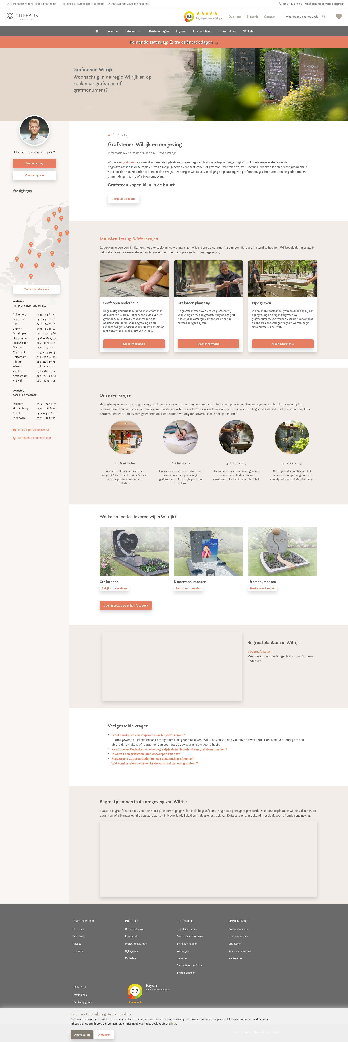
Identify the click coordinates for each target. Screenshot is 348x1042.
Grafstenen (234, 943)
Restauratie (131, 936)
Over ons (235, 17)
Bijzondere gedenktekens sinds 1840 (33, 3)
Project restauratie (136, 943)
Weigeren (104, 1035)
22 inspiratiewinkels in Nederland (84, 3)
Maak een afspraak (36, 289)
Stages (77, 943)
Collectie (112, 31)
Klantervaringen (158, 31)
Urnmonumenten (238, 936)
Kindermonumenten (239, 951)
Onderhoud (131, 958)
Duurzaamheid (201, 31)
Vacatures (79, 936)
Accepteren (82, 1035)
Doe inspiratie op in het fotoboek (125, 605)
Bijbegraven (132, 951)
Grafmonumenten (238, 929)
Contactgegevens (83, 1002)
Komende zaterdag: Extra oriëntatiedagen (174, 42)
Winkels (248, 31)
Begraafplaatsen (186, 972)
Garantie (182, 958)
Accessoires (235, 958)
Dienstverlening (134, 929)
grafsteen (129, 162)
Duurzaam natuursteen (190, 936)
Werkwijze (183, 951)
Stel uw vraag (34, 163)
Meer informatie (134, 344)
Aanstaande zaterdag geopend (130, 3)
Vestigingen (80, 994)
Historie (253, 17)
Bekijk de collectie (123, 199)
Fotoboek (133, 31)
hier (173, 1023)
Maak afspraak (34, 175)
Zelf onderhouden (187, 943)
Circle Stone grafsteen (190, 965)
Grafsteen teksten (187, 929)
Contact (270, 17)
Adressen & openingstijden (35, 437)
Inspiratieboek (227, 31)
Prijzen (180, 31)
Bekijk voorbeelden (114, 588)
